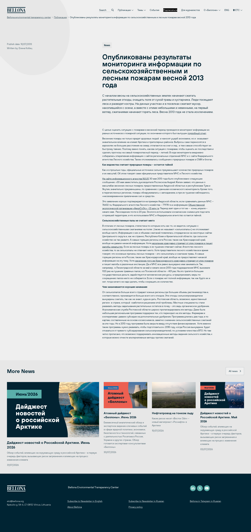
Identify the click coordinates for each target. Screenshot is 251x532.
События (154, 10)
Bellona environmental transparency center (29, 17)
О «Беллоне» (211, 10)
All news (233, 371)
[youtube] (207, 488)
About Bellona (74, 507)
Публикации (124, 10)
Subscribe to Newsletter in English (84, 501)
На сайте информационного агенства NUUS (125, 178)
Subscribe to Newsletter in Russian (146, 501)
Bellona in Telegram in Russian (205, 501)
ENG (226, 10)
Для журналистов (190, 10)
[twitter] (200, 488)
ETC (237, 10)
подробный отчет (197, 133)
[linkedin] (193, 488)
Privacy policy (136, 507)
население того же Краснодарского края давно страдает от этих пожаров (174, 260)
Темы (140, 10)
